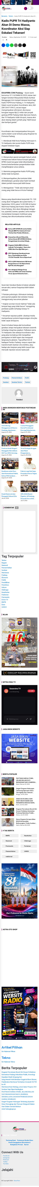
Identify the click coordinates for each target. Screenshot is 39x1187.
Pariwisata (5, 597)
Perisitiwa (5, 585)
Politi (27, 378)
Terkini (11, 16)
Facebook (6, 1155)
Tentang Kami (11, 1140)
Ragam (4, 563)
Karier (26, 1145)
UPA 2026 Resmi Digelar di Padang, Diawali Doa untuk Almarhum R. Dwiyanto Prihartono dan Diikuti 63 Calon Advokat (29, 496)
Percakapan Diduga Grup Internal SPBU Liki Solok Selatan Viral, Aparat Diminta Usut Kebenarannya (20, 272)
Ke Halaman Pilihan (8, 1051)
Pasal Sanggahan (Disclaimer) (19, 1142)
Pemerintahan (17, 378)
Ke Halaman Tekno (8, 1062)
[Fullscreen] (27, 719)
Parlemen (5, 595)
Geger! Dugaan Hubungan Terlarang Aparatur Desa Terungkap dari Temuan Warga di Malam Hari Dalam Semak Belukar (25, 791)
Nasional (5, 565)
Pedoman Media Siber (25, 1140)
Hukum (4, 587)
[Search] (36, 2)
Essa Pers (17, 1180)
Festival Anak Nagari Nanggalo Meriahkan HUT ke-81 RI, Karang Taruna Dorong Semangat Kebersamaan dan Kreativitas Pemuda (9, 450)
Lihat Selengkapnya (9, 1109)
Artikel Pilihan (12, 1047)
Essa (3, 604)
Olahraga (5, 590)
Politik (4, 580)
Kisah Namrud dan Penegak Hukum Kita (9, 495)
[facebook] (3, 45)
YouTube (6, 1163)
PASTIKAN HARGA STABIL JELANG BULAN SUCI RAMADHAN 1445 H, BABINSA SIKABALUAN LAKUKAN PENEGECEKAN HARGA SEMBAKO (25, 780)
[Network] (25, 8)
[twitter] (7, 45)
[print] (16, 45)
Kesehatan (5, 592)
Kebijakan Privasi (16, 1145)
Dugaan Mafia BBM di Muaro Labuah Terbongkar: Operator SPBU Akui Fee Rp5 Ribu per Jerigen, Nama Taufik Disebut (19, 247)
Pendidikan (5, 582)
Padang (6, 378)
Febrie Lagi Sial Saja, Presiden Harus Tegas (29, 472)
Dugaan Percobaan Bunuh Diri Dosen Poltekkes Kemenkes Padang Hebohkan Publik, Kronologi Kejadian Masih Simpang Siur (26, 811)
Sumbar (6, 382)
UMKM (4, 607)
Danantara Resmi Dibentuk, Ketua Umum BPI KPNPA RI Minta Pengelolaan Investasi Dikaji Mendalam (19, 239)
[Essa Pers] (7, 8)
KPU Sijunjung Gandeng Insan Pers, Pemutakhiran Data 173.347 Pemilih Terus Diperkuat (20, 255)
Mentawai (5, 573)
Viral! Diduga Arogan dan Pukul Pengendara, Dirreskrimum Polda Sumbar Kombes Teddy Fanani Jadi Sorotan (29, 450)
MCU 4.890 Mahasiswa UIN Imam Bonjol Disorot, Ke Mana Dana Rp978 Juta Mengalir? (20, 263)
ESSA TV (5, 600)
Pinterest (6, 1159)
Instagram (6, 1158)
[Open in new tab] (30, 719)
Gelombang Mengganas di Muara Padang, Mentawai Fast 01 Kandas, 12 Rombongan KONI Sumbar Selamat (9, 428)
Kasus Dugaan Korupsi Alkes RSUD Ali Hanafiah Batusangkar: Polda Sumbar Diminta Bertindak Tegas (25, 821)
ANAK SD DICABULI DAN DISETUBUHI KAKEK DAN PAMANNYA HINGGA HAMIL (25, 801)
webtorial (8, 856)
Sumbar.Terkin (17, 382)
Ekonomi (5, 577)
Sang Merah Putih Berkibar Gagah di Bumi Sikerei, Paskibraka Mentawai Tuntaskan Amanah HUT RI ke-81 (19, 1081)
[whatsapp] (12, 45)
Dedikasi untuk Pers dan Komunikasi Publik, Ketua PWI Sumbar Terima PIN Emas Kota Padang (10, 473)
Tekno (6, 1058)
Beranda (4, 16)
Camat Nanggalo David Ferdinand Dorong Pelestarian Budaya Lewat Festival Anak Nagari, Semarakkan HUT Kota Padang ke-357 (29, 428)
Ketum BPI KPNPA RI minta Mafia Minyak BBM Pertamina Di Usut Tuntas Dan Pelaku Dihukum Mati (19, 231)
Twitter (5, 1162)
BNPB (4, 602)
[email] (20, 45)
